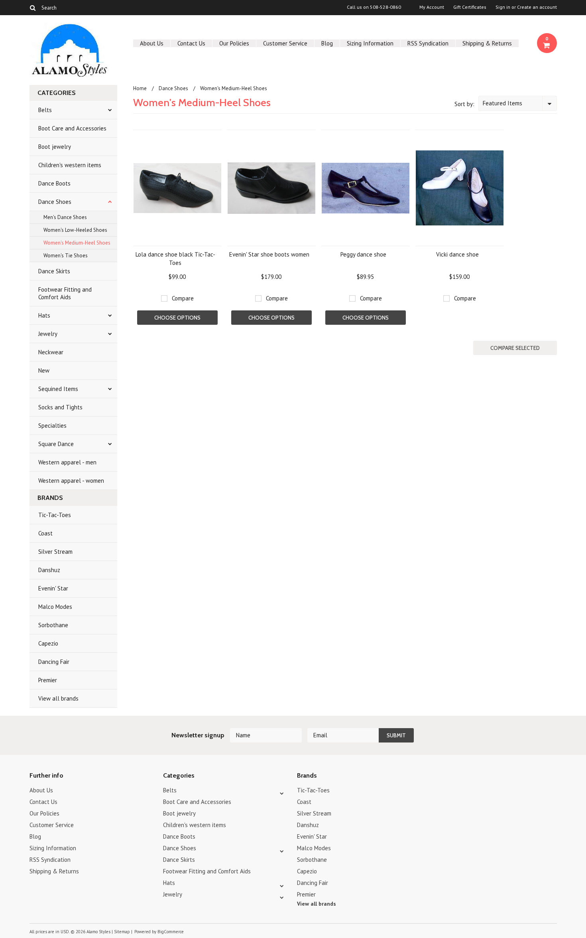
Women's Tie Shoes (65, 255)
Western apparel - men (67, 462)
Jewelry (47, 334)
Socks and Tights (60, 407)
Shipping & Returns (487, 43)
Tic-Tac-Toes (54, 515)
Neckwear (50, 352)
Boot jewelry (54, 146)
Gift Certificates (469, 7)
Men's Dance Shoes (65, 217)
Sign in (503, 7)
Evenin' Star (53, 588)
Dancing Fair (53, 661)
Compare (183, 298)
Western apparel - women (71, 480)
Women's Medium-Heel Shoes (76, 242)
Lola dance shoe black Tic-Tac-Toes (175, 259)
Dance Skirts (54, 271)
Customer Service (285, 43)
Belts (45, 110)
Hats (44, 315)
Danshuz (49, 570)
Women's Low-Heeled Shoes (75, 230)
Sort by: (464, 104)
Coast (45, 533)
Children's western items (69, 165)
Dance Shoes (54, 201)
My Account (431, 7)
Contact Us (191, 43)
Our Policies (234, 43)
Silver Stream (55, 551)
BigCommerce (170, 931)
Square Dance (56, 444)
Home (140, 88)
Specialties (52, 425)
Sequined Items (58, 389)
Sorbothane (53, 625)
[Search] (32, 7)
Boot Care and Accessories (72, 128)
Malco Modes (55, 606)
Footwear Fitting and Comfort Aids (65, 293)
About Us (151, 43)
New (43, 370)
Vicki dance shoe (457, 254)
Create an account (537, 7)
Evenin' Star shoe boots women (269, 254)
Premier (47, 680)
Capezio (48, 643)
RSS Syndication (427, 43)
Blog (327, 43)
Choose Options (177, 317)
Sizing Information (370, 43)
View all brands (58, 698)
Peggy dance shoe (363, 254)
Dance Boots (54, 183)
